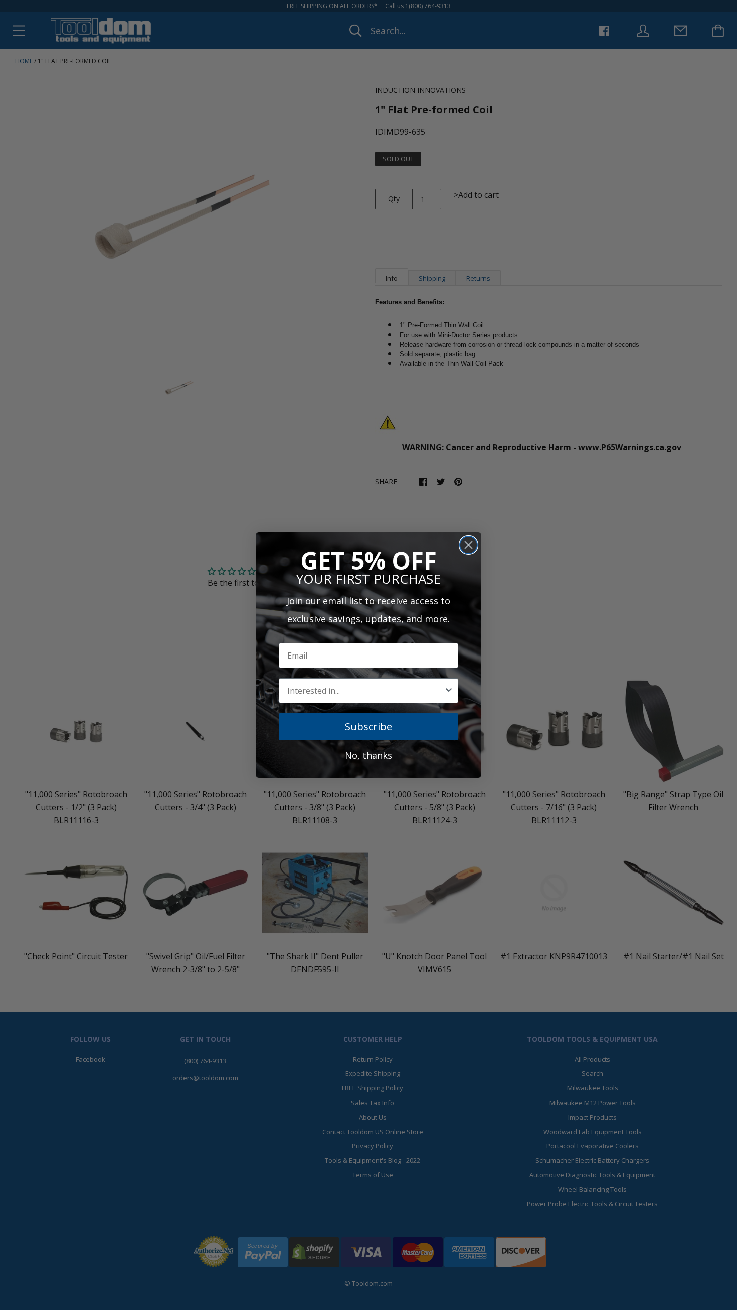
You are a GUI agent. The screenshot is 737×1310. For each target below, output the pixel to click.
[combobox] (365, 691)
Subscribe (368, 726)
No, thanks (368, 755)
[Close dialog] (468, 545)
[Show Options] (449, 691)
